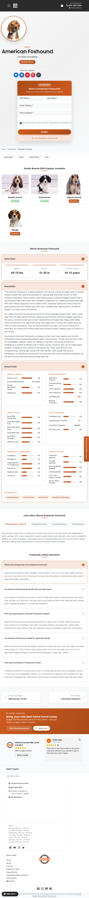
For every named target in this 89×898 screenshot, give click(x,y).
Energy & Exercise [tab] (39, 524)
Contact (9, 866)
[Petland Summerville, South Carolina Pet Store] (15, 5)
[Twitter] (23, 847)
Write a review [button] (22, 755)
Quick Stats (8, 157)
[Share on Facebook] (16, 75)
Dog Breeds (12, 149)
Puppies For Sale (12, 869)
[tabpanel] (44, 537)
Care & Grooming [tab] (59, 524)
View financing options (19, 728)
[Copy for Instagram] (33, 75)
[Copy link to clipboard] (38, 75)
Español (11, 881)
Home (4, 149)
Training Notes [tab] (78, 524)
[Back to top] (80, 769)
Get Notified (74, 201)
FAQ (46, 157)
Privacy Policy (11, 878)
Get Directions (16, 797)
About (21, 157)
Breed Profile (34, 157)
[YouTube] (14, 847)
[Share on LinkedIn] (21, 75)
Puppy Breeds (11, 872)
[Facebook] (10, 847)
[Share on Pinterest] (27, 75)
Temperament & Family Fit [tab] (15, 524)
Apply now (42, 728)
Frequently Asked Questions (17, 875)
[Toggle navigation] (9, 5)
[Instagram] (19, 847)
